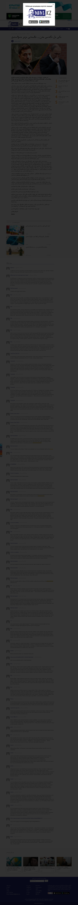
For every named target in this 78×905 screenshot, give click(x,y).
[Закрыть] (53, 5)
